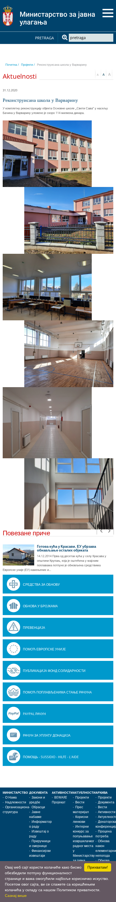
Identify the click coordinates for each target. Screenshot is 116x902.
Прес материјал (81, 809)
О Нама (11, 797)
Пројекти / (28, 65)
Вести (79, 802)
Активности (62, 793)
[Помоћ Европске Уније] (13, 648)
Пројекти (82, 797)
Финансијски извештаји (40, 853)
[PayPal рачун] (13, 713)
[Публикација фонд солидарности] (13, 670)
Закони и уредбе (37, 799)
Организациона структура (16, 809)
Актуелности (84, 793)
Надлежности (15, 802)
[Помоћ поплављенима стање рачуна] (13, 692)
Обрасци (38, 807)
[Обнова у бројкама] (13, 605)
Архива (101, 793)
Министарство (15, 793)
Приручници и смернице (39, 843)
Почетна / (12, 65)
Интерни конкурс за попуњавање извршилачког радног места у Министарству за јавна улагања (84, 846)
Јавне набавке (35, 814)
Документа (38, 793)
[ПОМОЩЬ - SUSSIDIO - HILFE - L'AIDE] (13, 756)
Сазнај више (16, 895)
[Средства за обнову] (13, 584)
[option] (58, 558)
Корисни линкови (80, 819)
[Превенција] (13, 627)
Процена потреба (103, 833)
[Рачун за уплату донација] (13, 735)
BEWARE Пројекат (59, 799)
